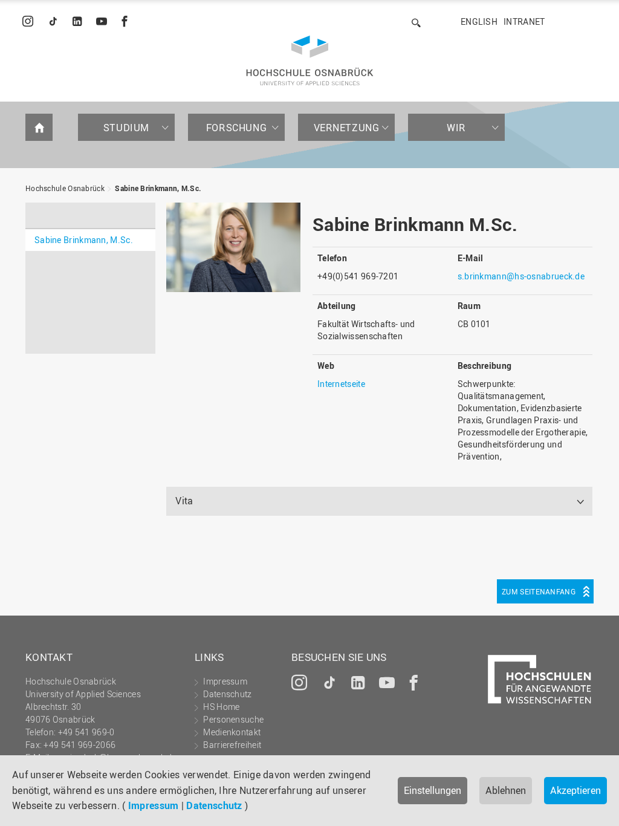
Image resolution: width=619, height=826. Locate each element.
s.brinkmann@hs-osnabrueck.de (521, 276)
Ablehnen (505, 790)
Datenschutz (214, 805)
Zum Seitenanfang (538, 591)
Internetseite (341, 383)
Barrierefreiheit (232, 744)
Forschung (236, 127)
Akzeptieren (575, 790)
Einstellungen (432, 790)
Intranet (524, 21)
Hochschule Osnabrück (65, 188)
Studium (126, 127)
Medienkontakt (232, 732)
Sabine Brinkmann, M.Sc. (158, 188)
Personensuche (233, 719)
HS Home (221, 706)
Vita (184, 500)
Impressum (153, 805)
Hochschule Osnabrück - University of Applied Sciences (309, 60)
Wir (456, 127)
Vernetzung (347, 127)
